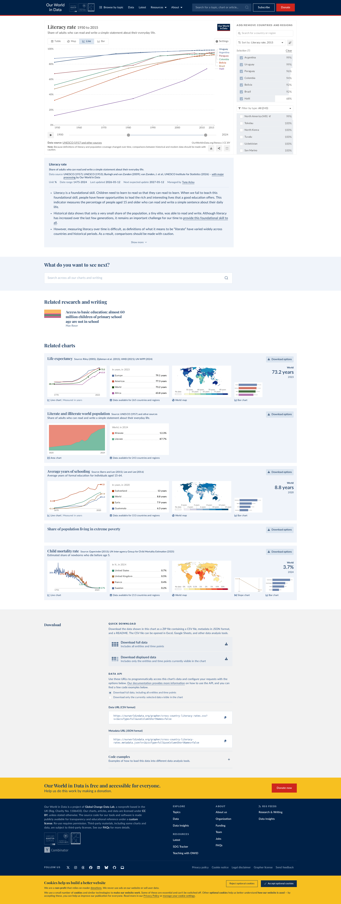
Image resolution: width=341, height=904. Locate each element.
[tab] (56, 41)
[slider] (128, 135)
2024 (225, 135)
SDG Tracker (180, 846)
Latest (142, 7)
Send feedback (285, 867)
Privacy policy (200, 867)
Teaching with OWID (185, 853)
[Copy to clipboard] (221, 717)
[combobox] (221, 7)
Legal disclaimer (241, 867)
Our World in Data (55, 7)
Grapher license (263, 867)
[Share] (219, 148)
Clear (289, 50)
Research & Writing (270, 812)
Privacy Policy (151, 896)
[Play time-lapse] (51, 135)
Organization (223, 819)
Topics (176, 812)
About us (221, 812)
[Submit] (246, 7)
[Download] (211, 148)
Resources (157, 7)
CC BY (226, 143)
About (175, 7)
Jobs (218, 839)
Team (219, 832)
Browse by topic (113, 7)
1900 (60, 135)
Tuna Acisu (188, 182)
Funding (220, 825)
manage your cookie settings (179, 896)
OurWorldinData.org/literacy (207, 143)
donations (96, 888)
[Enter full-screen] (227, 148)
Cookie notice (220, 867)
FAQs (106, 827)
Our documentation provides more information (156, 683)
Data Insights (181, 825)
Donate (285, 7)
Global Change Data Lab (99, 807)
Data (131, 7)
